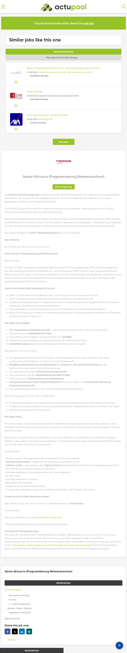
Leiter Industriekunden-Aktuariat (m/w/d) (47, 115)
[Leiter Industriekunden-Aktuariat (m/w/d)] (16, 119)
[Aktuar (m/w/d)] (16, 96)
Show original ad (63, 186)
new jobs (88, 23)
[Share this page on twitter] (15, 631)
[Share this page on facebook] (7, 631)
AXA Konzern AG (45, 119)
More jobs (63, 141)
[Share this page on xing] (29, 631)
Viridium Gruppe (13, 589)
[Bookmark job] (16, 82)
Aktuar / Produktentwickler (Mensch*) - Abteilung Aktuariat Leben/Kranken (63, 68)
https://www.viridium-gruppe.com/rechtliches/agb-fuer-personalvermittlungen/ (52, 545)
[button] (120, 23)
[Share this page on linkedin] (22, 631)
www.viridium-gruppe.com (48, 517)
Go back (11, 639)
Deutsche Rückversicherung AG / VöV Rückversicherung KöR (64, 72)
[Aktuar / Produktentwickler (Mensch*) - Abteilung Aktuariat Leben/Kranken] (16, 72)
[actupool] (63, 6)
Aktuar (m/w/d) (34, 91)
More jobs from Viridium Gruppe (62, 57)
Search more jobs (12, 618)
